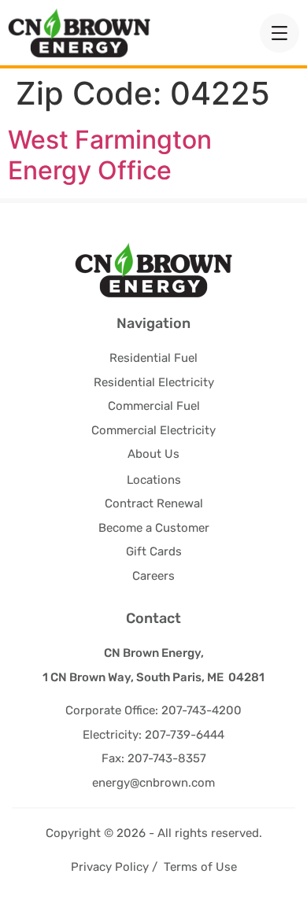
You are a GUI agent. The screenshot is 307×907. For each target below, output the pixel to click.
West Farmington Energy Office (110, 154)
